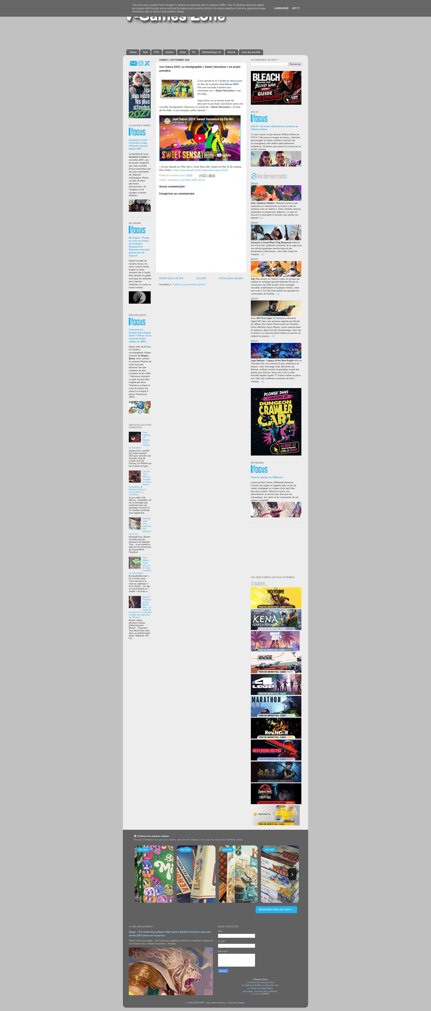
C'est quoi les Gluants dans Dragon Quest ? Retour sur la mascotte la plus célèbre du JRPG (140, 336)
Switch (169, 52)
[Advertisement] (208, 35)
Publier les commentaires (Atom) (189, 284)
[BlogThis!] (204, 175)
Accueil (201, 278)
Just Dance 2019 (188, 180)
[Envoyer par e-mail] (201, 175)
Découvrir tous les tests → (276, 909)
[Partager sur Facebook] (210, 175)
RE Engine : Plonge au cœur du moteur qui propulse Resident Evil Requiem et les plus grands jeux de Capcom (139, 247)
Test (145, 52)
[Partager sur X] (207, 175)
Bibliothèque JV (211, 52)
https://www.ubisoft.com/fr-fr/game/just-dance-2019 (200, 170)
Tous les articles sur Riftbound (267, 477)
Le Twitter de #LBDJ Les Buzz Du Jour (260, 985)
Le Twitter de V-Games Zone (260, 982)
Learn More (281, 8)
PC (194, 52)
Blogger (241, 1003)
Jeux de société (251, 52)
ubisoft (201, 180)
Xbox (183, 52)
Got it (296, 8)
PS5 (156, 52)
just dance (174, 180)
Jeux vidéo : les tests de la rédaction (260, 991)
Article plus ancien (231, 278)
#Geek (231, 52)
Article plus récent (171, 278)
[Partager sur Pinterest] (213, 175)
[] (261, 218)
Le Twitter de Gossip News (260, 988)
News (133, 52)
